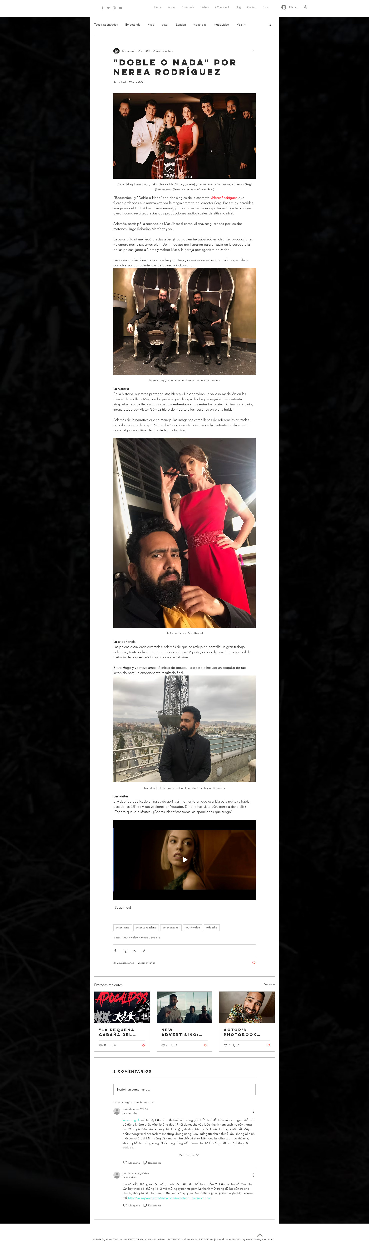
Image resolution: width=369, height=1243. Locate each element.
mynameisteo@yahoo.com (257, 1239)
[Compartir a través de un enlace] (143, 951)
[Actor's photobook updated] (247, 1007)
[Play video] (184, 860)
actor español (171, 927)
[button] (306, 7)
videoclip (211, 927)
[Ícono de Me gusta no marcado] (125, 1162)
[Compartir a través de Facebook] (115, 951)
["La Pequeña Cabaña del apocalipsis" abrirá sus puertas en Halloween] (122, 1007)
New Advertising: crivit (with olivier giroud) (184, 1032)
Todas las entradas (106, 24)
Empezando (132, 24)
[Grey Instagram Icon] (114, 8)
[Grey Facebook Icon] (102, 8)
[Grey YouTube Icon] (120, 8)
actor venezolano (146, 927)
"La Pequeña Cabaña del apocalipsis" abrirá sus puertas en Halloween (117, 1032)
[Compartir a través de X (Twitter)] (124, 951)
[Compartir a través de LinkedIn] (134, 951)
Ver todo (269, 984)
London (181, 24)
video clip (200, 24)
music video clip (150, 937)
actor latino (122, 927)
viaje (151, 24)
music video (221, 24)
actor (165, 24)
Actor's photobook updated (240, 1032)
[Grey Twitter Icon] (108, 8)
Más (239, 24)
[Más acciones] (253, 51)
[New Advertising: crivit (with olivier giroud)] (184, 1007)
